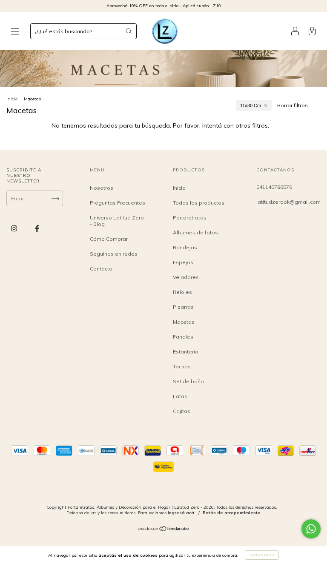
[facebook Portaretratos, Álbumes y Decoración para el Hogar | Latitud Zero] (37, 228)
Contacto (101, 268)
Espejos (183, 262)
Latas (180, 396)
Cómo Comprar (109, 239)
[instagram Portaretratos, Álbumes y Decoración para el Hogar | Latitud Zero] (14, 228)
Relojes (182, 292)
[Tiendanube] (163, 530)
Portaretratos (190, 217)
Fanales (183, 336)
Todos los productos (198, 202)
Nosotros (101, 188)
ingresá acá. (181, 513)
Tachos (182, 366)
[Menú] (15, 32)
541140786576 (274, 187)
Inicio (11, 99)
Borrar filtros (292, 105)
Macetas (184, 322)
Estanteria (185, 351)
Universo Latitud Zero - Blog (117, 220)
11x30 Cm (250, 105)
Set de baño (188, 381)
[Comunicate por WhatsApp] (311, 528)
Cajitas (181, 411)
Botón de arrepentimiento (232, 513)
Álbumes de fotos (195, 232)
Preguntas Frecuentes (117, 202)
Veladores (186, 277)
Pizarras (183, 307)
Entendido (262, 555)
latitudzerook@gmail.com (288, 202)
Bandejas (185, 247)
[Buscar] (128, 31)
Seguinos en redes (114, 254)
